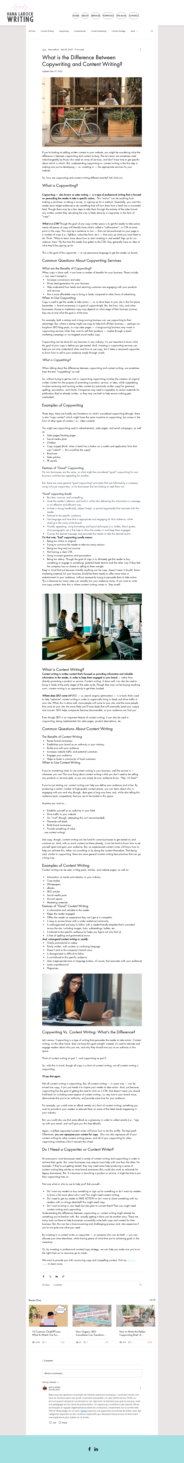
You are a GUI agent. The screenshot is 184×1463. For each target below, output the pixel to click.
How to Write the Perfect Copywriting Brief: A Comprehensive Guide (132, 1333)
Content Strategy (118, 31)
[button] (152, 31)
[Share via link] (63, 1276)
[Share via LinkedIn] (56, 1276)
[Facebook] (89, 1449)
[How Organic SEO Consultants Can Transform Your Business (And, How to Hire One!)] (92, 1316)
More (133, 31)
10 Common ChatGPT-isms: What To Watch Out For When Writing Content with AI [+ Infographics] (47, 1333)
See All (152, 1300)
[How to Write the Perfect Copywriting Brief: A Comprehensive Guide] (135, 1316)
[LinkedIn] (96, 1449)
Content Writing (47, 31)
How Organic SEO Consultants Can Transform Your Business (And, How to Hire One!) (90, 1333)
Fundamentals (80, 31)
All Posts (32, 31)
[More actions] (140, 49)
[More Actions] (140, 1388)
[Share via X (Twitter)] (50, 1276)
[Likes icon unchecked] (50, 1422)
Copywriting (64, 31)
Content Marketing (98, 31)
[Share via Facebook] (43, 1276)
